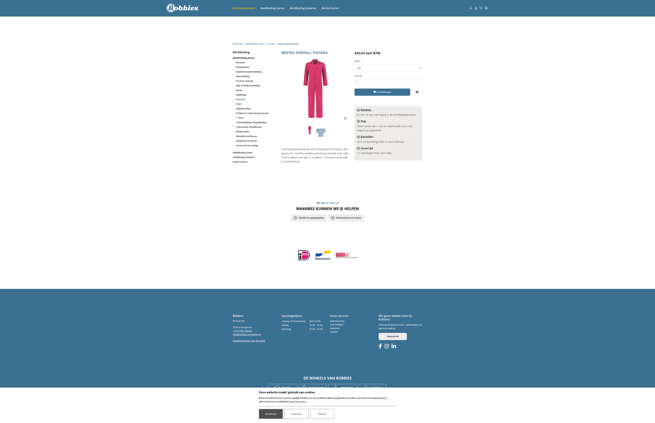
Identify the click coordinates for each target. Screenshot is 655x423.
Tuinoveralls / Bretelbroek (248, 127)
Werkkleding (241, 52)
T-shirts (240, 118)
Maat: (357, 61)
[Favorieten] (481, 8)
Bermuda (240, 62)
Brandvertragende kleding (249, 72)
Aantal (358, 76)
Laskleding (241, 95)
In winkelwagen (383, 92)
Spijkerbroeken (243, 109)
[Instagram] (386, 346)
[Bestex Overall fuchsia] (315, 89)
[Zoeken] (470, 8)
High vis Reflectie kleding (248, 86)
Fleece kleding (243, 76)
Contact (334, 332)
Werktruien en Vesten (246, 141)
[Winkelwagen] (486, 8)
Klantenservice (337, 321)
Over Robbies (336, 325)
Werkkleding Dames (272, 8)
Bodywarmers (243, 67)
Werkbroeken (242, 132)
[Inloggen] (475, 8)
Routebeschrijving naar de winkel (249, 341)
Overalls (240, 99)
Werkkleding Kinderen (303, 8)
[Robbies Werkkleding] (182, 8)
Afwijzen (322, 414)
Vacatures (335, 328)
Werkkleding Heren (243, 8)
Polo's (239, 104)
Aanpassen (296, 414)
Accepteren (270, 414)
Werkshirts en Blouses (246, 136)
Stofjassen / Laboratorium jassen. (252, 113)
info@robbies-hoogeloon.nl (247, 334)
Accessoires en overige (247, 145)
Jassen (239, 90)
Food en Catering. (244, 81)
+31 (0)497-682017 (242, 331)
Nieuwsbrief (393, 336)
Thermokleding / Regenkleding (251, 122)
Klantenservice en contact (348, 218)
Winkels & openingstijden (311, 218)
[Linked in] (393, 346)
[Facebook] (380, 346)
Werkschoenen (330, 8)
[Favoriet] (417, 92)
